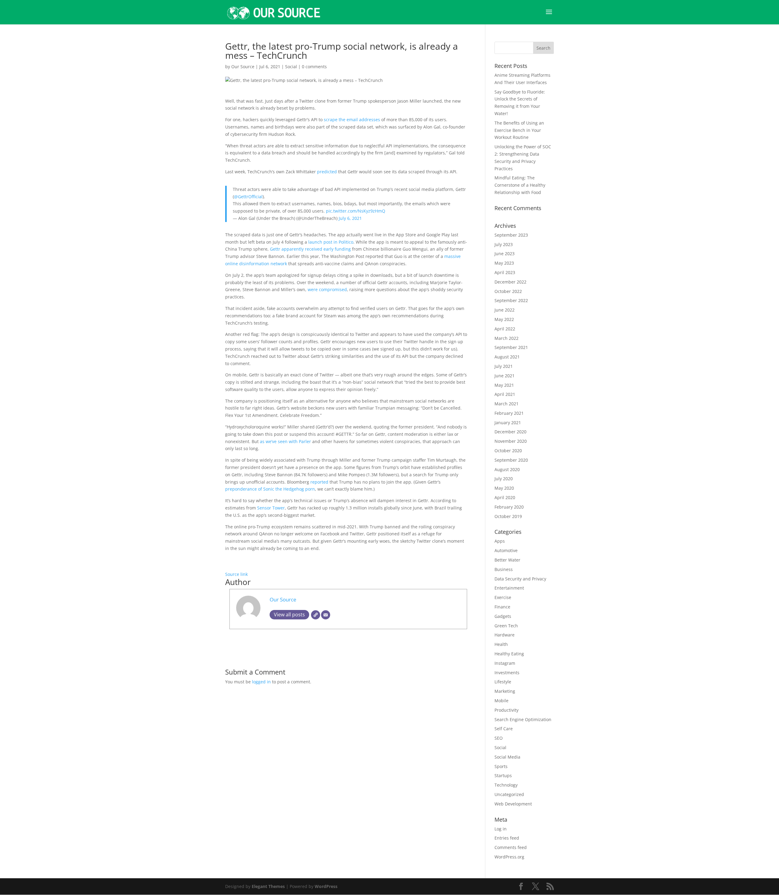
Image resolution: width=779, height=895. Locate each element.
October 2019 (508, 516)
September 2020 (511, 460)
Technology (506, 785)
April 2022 (504, 329)
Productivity (506, 710)
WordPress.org (509, 857)
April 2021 (504, 394)
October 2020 (508, 450)
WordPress (326, 886)
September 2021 (511, 347)
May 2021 (504, 385)
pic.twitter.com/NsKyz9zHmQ (355, 211)
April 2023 (504, 272)
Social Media (507, 757)
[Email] (325, 614)
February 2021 (509, 413)
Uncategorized (509, 794)
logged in (261, 682)
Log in (500, 829)
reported (319, 482)
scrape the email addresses (352, 119)
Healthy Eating (509, 654)
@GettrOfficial (248, 196)
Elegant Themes (268, 886)
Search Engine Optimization (522, 719)
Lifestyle (502, 682)
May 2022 (504, 319)
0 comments (314, 66)
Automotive (506, 550)
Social (291, 66)
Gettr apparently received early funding (310, 249)
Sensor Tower (270, 508)
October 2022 (508, 291)
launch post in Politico (330, 242)
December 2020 (510, 432)
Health (501, 644)
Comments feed (510, 847)
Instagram (504, 663)
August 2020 (507, 469)
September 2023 (511, 235)
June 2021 (504, 376)
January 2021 (507, 422)
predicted (327, 171)
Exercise (502, 597)
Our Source (242, 66)
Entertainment (509, 588)
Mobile (501, 700)
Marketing (504, 691)
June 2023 (504, 253)
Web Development (513, 804)
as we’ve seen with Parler (285, 441)
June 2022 (504, 310)
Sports (501, 766)
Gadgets (502, 616)
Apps (499, 541)
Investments (506, 672)
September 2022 (511, 300)
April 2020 (504, 497)
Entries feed (506, 838)
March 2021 (506, 404)
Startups (503, 775)
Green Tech (506, 626)
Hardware (504, 635)
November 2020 (510, 441)
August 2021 (507, 357)
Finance (502, 607)
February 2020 (509, 507)
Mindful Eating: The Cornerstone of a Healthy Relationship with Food (519, 185)
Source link (236, 574)
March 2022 (506, 338)
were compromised (327, 289)
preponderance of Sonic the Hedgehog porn (270, 489)
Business (503, 569)
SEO (498, 738)
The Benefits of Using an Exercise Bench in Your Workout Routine (519, 130)
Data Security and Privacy (520, 579)
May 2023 (504, 263)
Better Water (507, 560)
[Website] (315, 614)
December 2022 (510, 282)
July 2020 (503, 478)
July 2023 (503, 244)
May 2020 (504, 488)
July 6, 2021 (350, 218)
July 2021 (503, 366)
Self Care (503, 728)
